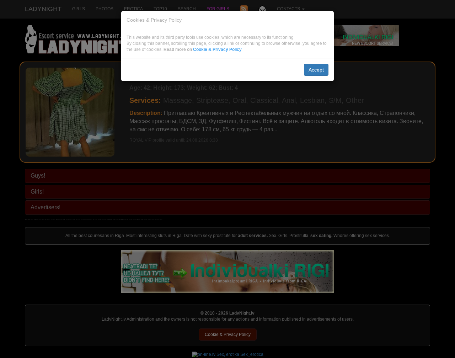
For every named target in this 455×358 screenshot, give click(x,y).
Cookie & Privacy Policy (217, 49)
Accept (316, 70)
